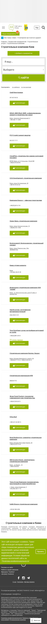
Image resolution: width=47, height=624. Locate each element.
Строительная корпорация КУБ (21, 375)
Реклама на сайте (7, 567)
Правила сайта (27, 618)
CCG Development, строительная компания (26, 178)
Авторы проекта (29, 582)
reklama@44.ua (39, 590)
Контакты (20, 582)
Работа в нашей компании (9, 570)
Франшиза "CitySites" (8, 572)
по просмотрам (26, 87)
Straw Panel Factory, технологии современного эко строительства (22, 397)
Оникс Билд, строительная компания (23, 221)
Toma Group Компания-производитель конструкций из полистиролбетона (24, 483)
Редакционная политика (18, 620)
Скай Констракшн (16, 92)
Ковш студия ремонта (18, 265)
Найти (24, 77)
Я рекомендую (20, 103)
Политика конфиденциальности (11, 618)
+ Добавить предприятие (23, 53)
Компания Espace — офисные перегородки (26, 200)
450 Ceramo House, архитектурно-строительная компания (22, 461)
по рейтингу (16, 87)
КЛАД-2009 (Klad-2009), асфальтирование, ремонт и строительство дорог (25, 114)
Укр (36, 28)
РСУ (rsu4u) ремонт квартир (20, 135)
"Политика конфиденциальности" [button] (15, 561)
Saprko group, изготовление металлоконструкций (20, 310)
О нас (14, 582)
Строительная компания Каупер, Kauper (25, 353)
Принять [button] (40, 551)
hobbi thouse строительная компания (24, 504)
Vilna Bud (13, 417)
